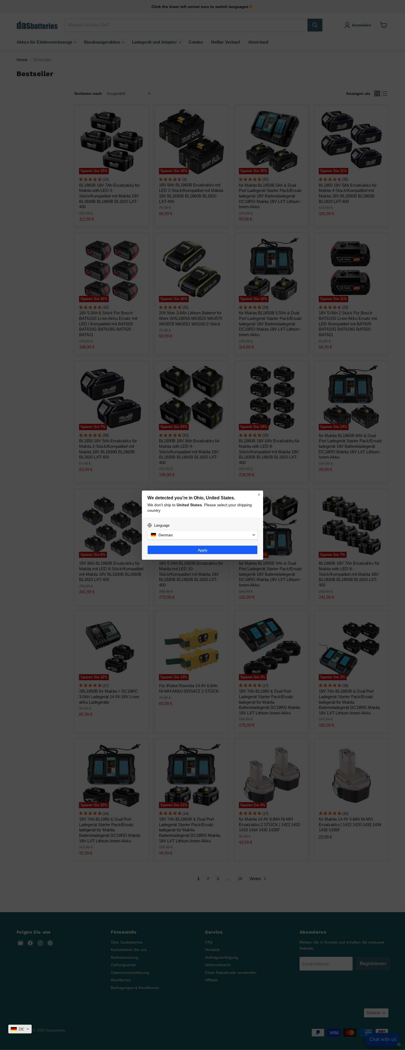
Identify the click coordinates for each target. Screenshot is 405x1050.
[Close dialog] (259, 495)
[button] (20, 1029)
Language (161, 525)
